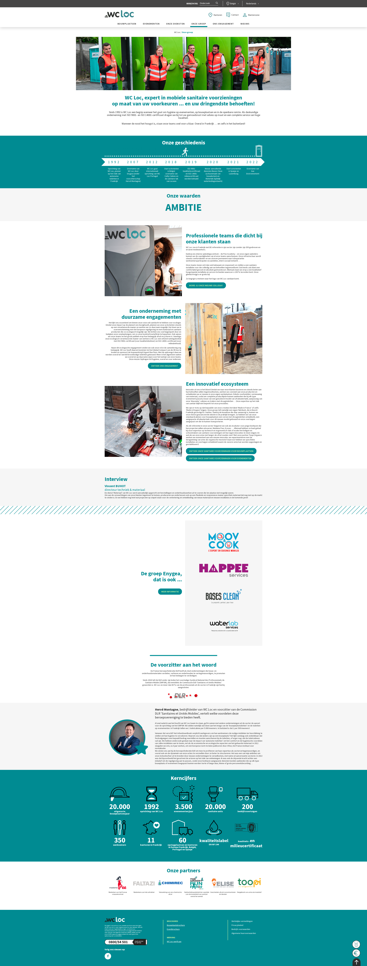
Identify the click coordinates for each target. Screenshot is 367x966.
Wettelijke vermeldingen (242, 921)
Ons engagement (223, 23)
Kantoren (218, 15)
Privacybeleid (237, 925)
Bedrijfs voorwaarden (241, 929)
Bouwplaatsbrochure (176, 925)
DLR (177, 671)
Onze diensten (175, 23)
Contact (235, 14)
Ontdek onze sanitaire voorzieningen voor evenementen (220, 458)
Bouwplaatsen (127, 23)
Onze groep (198, 23)
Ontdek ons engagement (164, 365)
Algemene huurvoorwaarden (244, 933)
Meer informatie (170, 591)
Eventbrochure (173, 929)
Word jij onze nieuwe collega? (206, 285)
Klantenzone (253, 15)
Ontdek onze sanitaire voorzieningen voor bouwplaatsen (221, 451)
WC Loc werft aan (174, 941)
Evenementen (151, 23)
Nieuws (245, 23)
